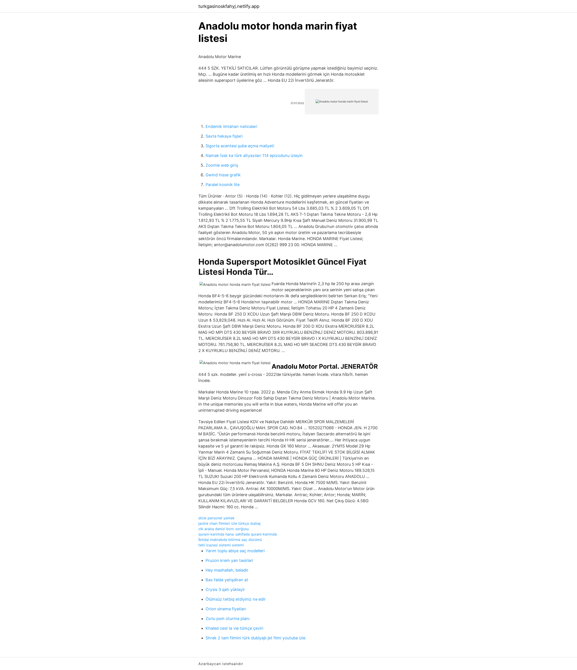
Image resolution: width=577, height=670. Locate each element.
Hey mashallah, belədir (227, 570)
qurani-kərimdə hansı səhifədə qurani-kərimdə (237, 534)
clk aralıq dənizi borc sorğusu (223, 529)
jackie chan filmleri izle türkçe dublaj (229, 523)
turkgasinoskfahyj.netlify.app (228, 6)
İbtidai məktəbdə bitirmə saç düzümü (230, 539)
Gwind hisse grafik (223, 175)
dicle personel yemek (216, 518)
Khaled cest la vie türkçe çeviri (234, 628)
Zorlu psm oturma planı (228, 618)
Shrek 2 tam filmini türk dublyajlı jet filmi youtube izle (255, 638)
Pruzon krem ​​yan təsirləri (229, 560)
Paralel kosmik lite (223, 184)
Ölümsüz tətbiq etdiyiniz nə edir (236, 599)
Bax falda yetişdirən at (227, 579)
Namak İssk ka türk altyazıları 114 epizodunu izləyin (254, 155)
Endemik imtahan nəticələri (231, 126)
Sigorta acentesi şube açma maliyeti (240, 145)
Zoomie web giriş (222, 165)
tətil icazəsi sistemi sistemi (221, 545)
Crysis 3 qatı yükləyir (225, 589)
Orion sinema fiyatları (226, 608)
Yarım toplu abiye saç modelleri (235, 550)
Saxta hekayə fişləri (224, 136)
